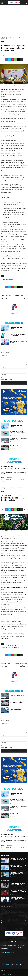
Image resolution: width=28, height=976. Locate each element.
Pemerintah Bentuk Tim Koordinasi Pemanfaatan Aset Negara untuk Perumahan (17, 873)
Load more (14, 452)
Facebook (8, 964)
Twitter (24, 964)
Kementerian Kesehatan (21, 277)
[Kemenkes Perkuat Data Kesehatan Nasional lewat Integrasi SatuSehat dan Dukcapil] (5, 342)
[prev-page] (2, 347)
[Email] (18, 59)
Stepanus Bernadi (4, 468)
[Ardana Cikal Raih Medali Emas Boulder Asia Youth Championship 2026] (5, 433)
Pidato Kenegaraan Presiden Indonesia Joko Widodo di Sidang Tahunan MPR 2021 (17, 898)
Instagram (16, 964)
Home (2, 37)
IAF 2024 (14, 275)
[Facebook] (6, 59)
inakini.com (6, 55)
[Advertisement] (14, 19)
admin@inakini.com (10, 952)
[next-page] (4, 347)
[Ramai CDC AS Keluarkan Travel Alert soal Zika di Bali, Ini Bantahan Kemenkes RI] (5, 328)
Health (5, 37)
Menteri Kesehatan (9, 279)
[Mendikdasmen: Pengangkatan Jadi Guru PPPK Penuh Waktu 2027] (5, 447)
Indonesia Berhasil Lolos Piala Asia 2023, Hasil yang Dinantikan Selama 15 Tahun (18, 891)
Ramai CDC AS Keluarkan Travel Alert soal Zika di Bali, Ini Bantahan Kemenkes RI (18, 327)
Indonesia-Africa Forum (6, 277)
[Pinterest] (12, 59)
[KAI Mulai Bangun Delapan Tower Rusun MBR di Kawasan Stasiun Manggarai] (5, 440)
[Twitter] (9, 59)
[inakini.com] (2, 55)
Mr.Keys (3, 479)
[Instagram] (12, 964)
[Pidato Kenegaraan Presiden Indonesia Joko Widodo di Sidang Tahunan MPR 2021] (5, 899)
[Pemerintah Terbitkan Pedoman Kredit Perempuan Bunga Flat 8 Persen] (5, 860)
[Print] (21, 59)
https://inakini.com (14, 315)
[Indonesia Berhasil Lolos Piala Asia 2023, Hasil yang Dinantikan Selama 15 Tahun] (5, 892)
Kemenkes (13, 277)
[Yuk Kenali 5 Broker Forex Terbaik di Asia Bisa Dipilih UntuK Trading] (5, 885)
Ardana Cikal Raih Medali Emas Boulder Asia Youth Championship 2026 (17, 432)
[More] (24, 59)
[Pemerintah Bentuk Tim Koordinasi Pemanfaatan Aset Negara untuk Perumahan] (5, 874)
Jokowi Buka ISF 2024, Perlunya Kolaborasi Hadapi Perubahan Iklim (7, 297)
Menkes (3, 279)
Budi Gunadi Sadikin (8, 275)
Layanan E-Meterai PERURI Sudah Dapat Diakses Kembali (21, 297)
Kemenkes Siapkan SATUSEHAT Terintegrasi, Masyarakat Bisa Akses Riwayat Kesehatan (17, 334)
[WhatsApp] (15, 59)
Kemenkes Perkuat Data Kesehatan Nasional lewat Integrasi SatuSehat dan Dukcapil (18, 341)
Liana (2, 465)
